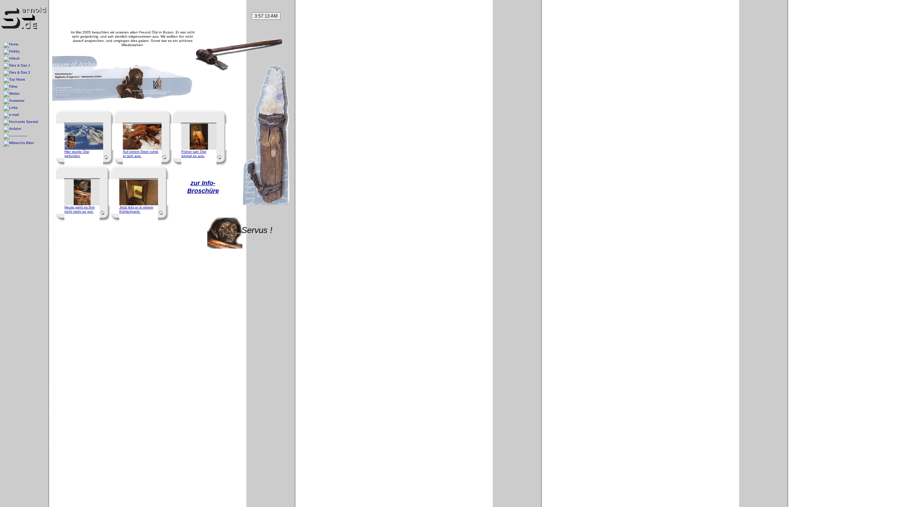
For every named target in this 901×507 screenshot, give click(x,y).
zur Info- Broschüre (203, 187)
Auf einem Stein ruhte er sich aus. (140, 154)
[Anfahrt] (12, 129)
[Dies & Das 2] (17, 73)
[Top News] (14, 80)
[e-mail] (11, 115)
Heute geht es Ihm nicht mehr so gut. (79, 209)
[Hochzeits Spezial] (21, 122)
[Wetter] (12, 94)
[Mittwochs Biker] (19, 143)
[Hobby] (12, 52)
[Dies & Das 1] (17, 66)
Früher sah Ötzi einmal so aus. (193, 154)
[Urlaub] (12, 59)
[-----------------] (15, 136)
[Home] (11, 45)
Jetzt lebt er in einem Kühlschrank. (136, 209)
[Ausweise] (14, 101)
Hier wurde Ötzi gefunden (76, 154)
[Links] (11, 108)
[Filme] (11, 87)
